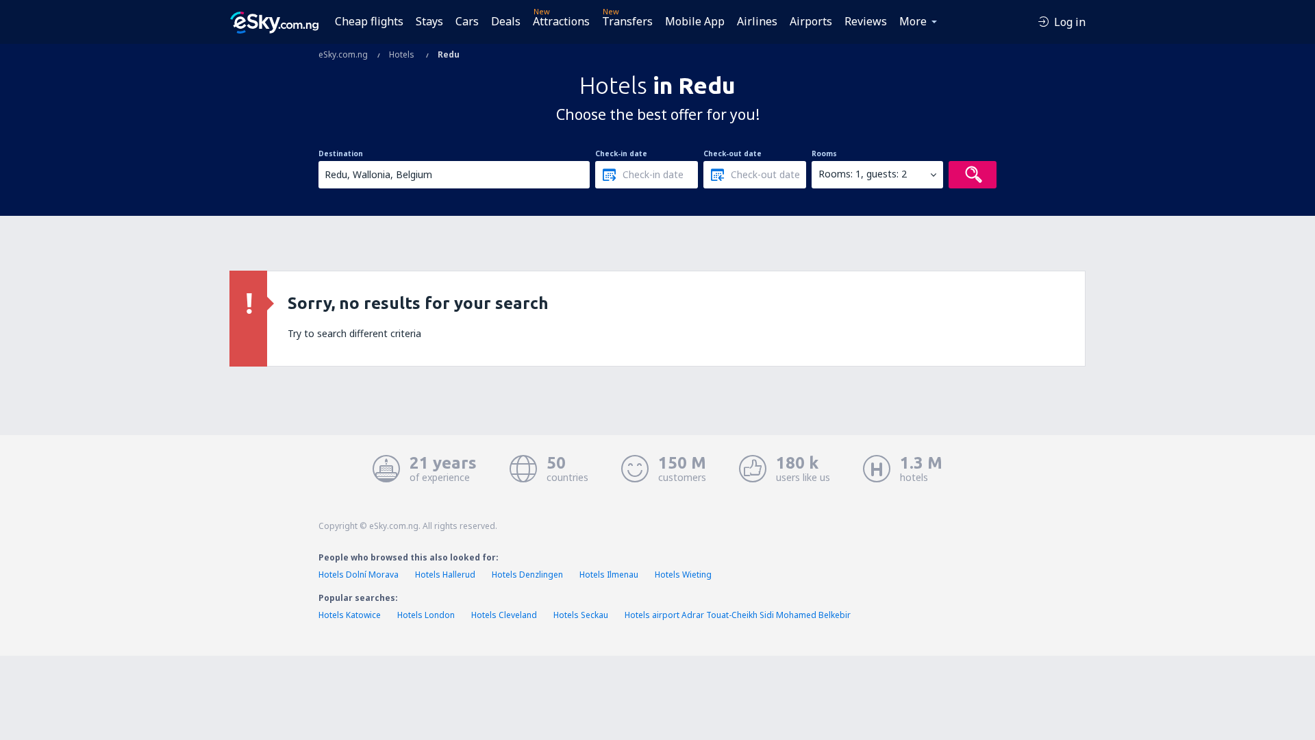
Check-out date (732, 153)
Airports (811, 21)
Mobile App (695, 21)
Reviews (865, 21)
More (913, 21)
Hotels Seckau (580, 615)
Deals (506, 21)
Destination (340, 153)
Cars (467, 21)
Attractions (561, 21)
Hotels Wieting (683, 574)
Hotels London (426, 615)
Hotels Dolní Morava (358, 574)
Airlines (757, 21)
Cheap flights (369, 21)
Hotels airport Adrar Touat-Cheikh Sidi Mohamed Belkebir (738, 615)
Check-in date (621, 153)
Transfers (627, 21)
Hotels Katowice (349, 615)
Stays (429, 21)
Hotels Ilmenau (608, 574)
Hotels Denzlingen (527, 574)
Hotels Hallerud (445, 574)
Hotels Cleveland (504, 615)
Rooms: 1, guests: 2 (862, 173)
